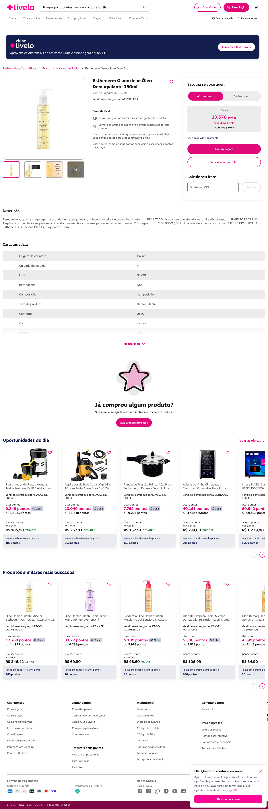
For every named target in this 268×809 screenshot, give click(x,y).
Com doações (15, 734)
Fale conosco (145, 709)
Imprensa (142, 740)
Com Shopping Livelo (19, 721)
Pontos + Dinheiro (17, 753)
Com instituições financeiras (89, 715)
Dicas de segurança (148, 721)
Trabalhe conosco (147, 753)
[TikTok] (149, 791)
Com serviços (15, 715)
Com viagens (14, 709)
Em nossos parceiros (19, 728)
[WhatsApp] (157, 791)
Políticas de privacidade (151, 746)
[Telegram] (166, 791)
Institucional (145, 702)
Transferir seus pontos (87, 748)
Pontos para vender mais (216, 742)
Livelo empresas (211, 729)
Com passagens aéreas (85, 728)
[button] (91, 7)
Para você (207, 709)
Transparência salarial (150, 759)
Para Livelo (78, 767)
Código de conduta (148, 728)
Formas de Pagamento (22, 781)
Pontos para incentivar (215, 735)
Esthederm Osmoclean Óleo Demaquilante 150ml (107, 68)
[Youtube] (175, 791)
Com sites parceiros (84, 709)
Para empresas (212, 723)
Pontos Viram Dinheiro (20, 746)
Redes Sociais (146, 781)
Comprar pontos (213, 702)
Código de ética (146, 734)
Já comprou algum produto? (134, 404)
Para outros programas (85, 754)
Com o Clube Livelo (83, 721)
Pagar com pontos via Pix (22, 740)
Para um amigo (81, 760)
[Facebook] (184, 791)
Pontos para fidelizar (214, 748)
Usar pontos (15, 702)
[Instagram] (140, 791)
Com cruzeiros (80, 734)
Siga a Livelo (144, 785)
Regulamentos (145, 715)
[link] (20, 7)
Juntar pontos (81, 702)
